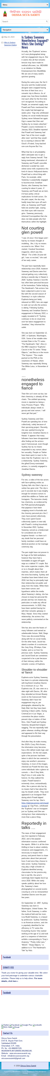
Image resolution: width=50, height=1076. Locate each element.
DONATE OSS (8, 967)
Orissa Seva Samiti (28, 1066)
